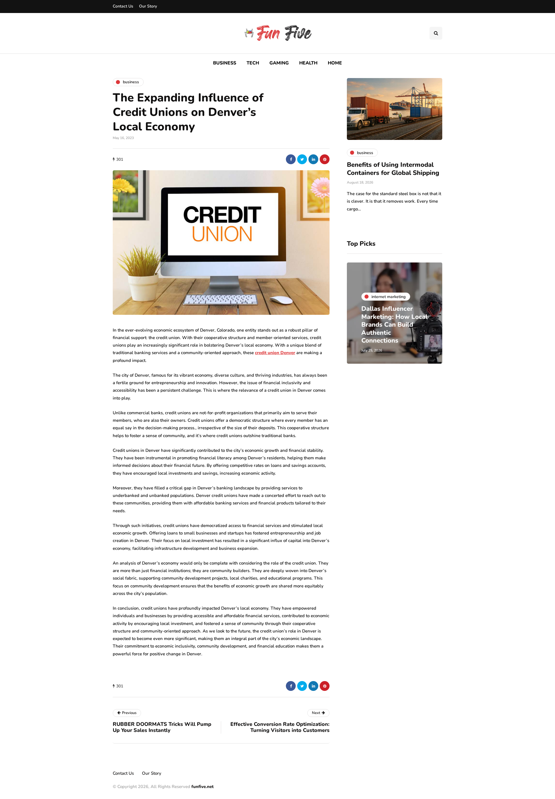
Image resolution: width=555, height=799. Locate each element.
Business (224, 63)
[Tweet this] (302, 159)
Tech (253, 63)
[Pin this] (325, 159)
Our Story (148, 6)
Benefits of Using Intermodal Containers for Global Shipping (393, 168)
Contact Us (123, 6)
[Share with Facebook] (291, 159)
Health (308, 63)
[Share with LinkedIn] (313, 159)
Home (335, 63)
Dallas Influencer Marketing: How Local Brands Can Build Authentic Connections (394, 324)
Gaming (279, 63)
